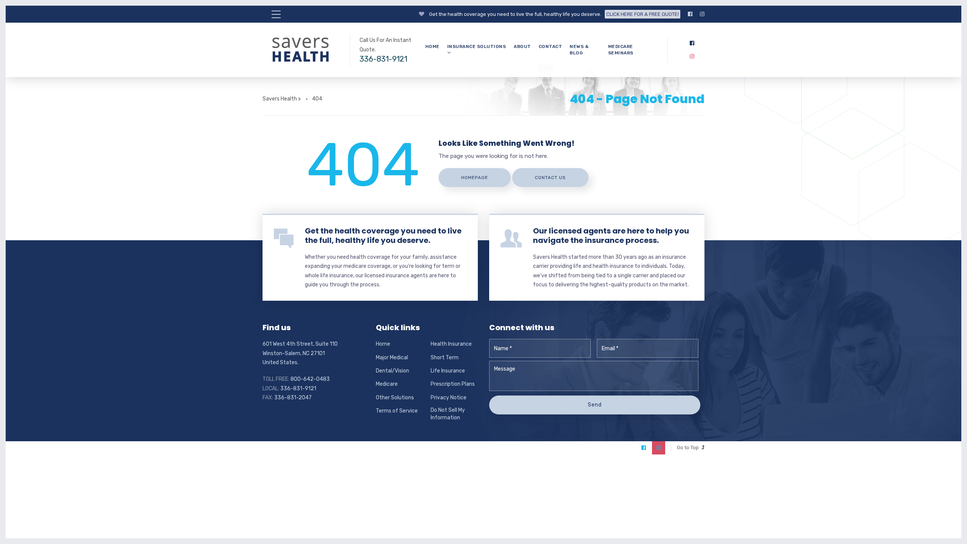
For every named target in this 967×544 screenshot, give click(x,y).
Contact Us (550, 177)
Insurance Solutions (476, 46)
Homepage (474, 177)
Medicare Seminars (620, 50)
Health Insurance (451, 344)
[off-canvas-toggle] (276, 14)
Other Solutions (395, 397)
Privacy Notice (449, 397)
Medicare (387, 384)
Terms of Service (397, 411)
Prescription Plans (453, 384)
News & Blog (579, 50)
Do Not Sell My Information (448, 414)
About (522, 46)
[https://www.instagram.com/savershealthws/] (702, 14)
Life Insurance (448, 371)
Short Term (445, 357)
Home (432, 46)
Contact (550, 46)
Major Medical (392, 357)
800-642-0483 (310, 379)
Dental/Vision (392, 371)
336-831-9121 (383, 58)
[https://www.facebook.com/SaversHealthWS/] (690, 14)
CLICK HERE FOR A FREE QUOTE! (642, 14)
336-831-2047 (293, 397)
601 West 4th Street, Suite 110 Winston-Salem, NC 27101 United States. (300, 353)
